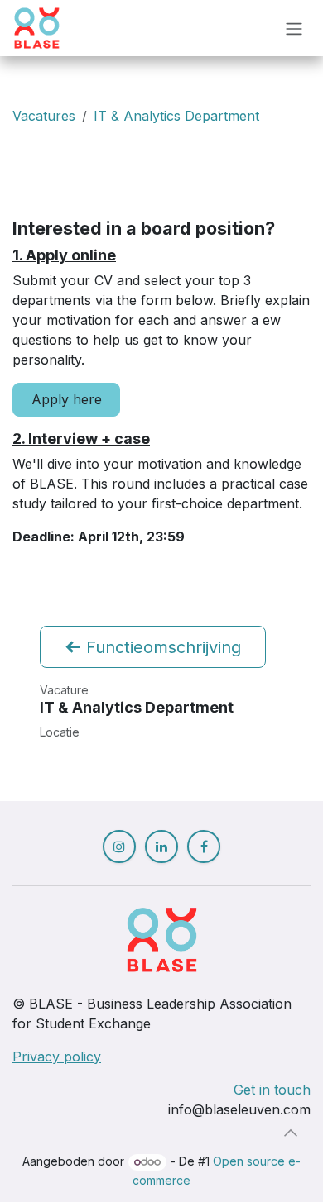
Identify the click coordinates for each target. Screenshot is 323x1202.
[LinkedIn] (161, 846)
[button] (291, 1132)
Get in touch (272, 1089)
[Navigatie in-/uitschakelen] (294, 28)
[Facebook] (203, 846)
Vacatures (43, 115)
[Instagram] (119, 846)
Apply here (66, 399)
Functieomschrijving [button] (161, 647)
